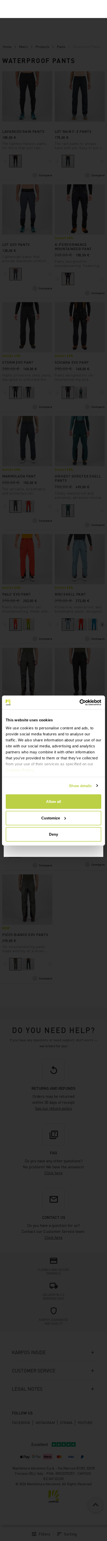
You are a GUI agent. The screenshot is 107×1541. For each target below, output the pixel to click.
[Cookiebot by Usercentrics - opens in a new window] (79, 702)
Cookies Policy (19, 770)
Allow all (53, 801)
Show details (80, 785)
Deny (53, 834)
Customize (50, 818)
